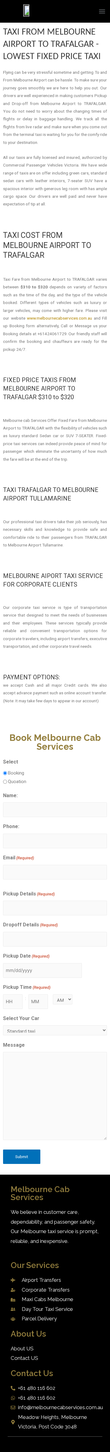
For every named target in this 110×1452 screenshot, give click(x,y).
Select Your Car (21, 1018)
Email (18, 858)
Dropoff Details (30, 925)
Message (14, 1045)
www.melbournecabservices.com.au (59, 318)
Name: (10, 795)
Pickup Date (26, 956)
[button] (102, 11)
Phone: (11, 826)
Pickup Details (29, 894)
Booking (16, 773)
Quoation (17, 781)
